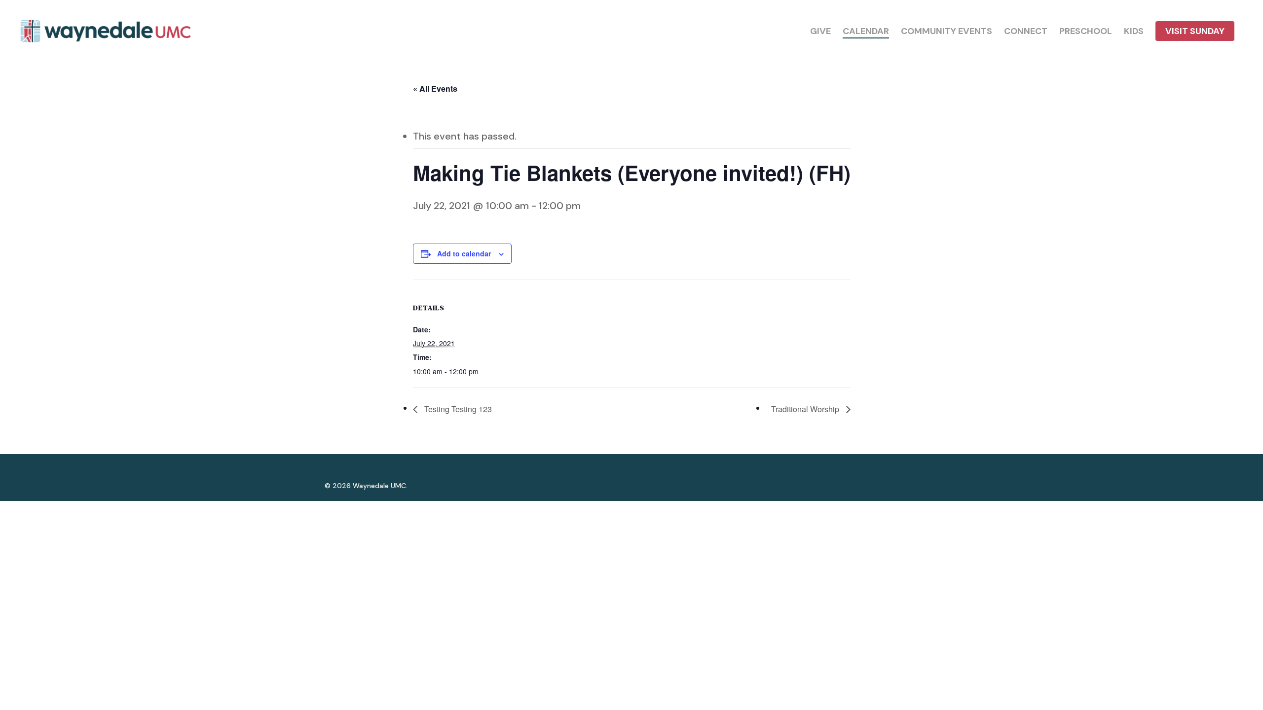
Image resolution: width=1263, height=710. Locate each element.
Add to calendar (464, 253)
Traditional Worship (806, 409)
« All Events (435, 88)
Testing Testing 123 (457, 409)
